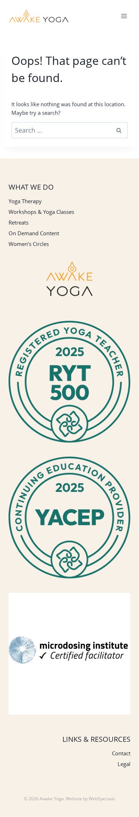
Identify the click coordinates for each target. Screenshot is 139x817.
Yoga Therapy (25, 201)
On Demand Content (34, 233)
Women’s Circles (29, 243)
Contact (121, 753)
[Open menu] (123, 15)
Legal (124, 763)
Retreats (19, 222)
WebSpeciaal (101, 799)
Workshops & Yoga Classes (41, 211)
